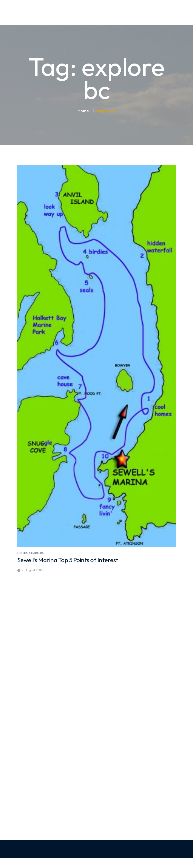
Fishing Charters (30, 553)
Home (83, 110)
